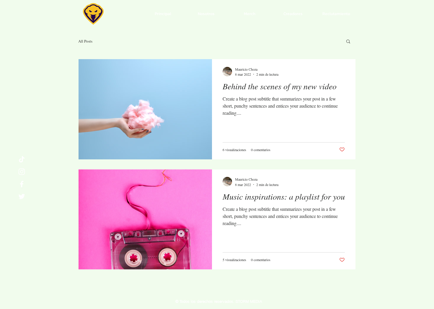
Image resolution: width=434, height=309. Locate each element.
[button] (348, 42)
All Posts (85, 41)
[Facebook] (21, 184)
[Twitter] (21, 196)
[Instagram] (21, 171)
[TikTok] (21, 159)
